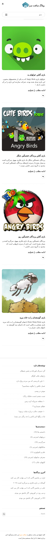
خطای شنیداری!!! (38, 406)
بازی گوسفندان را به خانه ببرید (32, 318)
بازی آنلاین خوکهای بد (36, 75)
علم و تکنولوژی (39, 452)
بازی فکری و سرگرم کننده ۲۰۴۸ (25, 483)
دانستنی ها (41, 432)
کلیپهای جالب (40, 462)
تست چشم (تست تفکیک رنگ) (34, 396)
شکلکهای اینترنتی (38, 447)
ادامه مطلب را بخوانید (36, 90)
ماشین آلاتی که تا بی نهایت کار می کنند (25, 478)
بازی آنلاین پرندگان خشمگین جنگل (31, 156)
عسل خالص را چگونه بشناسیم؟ (33, 386)
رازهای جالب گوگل (38, 376)
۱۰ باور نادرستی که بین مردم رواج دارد (30, 381)
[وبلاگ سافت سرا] (25, 5)
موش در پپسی (39, 391)
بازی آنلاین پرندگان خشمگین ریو (32, 237)
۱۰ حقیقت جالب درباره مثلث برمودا (32, 411)
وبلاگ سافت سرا (36, 5)
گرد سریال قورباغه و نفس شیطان (32, 371)
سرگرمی (41, 442)
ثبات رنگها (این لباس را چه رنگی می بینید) (29, 416)
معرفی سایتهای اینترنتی (36, 457)
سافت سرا (23, 535)
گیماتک (42, 483)
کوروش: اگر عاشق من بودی (25, 493)
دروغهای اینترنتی (39, 437)
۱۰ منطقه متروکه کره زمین (35, 401)
